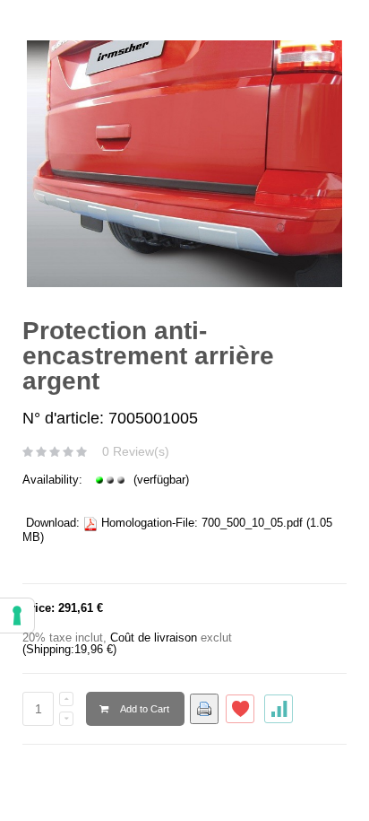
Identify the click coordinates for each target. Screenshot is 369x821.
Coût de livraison (153, 637)
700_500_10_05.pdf (252, 522)
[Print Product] (204, 709)
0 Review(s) (135, 451)
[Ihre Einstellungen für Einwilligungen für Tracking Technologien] (17, 615)
